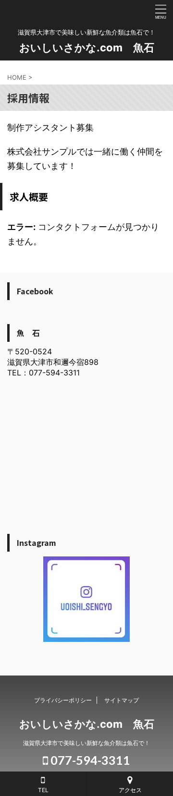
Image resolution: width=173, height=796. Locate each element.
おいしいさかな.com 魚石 (86, 47)
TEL (43, 790)
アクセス (130, 790)
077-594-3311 (89, 760)
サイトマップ (121, 700)
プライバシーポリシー (63, 700)
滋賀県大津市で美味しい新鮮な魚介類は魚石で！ (86, 743)
